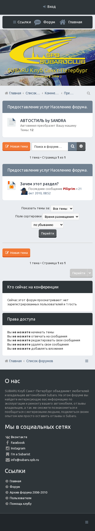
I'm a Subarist (20, 454)
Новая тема (19, 146)
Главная (75, 22)
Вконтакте (19, 437)
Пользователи (20, 498)
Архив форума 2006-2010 (28, 492)
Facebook (18, 442)
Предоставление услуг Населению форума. (47, 107)
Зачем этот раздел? (39, 184)
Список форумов (39, 361)
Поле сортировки (28, 216)
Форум (15, 486)
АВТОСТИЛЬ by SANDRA (43, 120)
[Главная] (47, 63)
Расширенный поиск (81, 146)
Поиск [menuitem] (88, 93)
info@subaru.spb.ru (25, 459)
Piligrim (69, 188)
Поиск (72, 146)
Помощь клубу (20, 503)
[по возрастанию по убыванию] (47, 224)
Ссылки (24, 22)
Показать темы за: (36, 208)
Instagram (18, 448)
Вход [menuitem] (52, 7)
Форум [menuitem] (49, 22)
